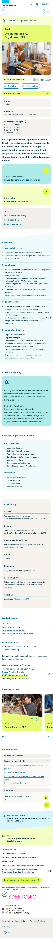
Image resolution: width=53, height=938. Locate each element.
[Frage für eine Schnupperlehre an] (26, 174)
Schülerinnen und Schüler (14, 853)
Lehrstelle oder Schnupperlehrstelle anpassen (24, 865)
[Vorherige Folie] (42, 737)
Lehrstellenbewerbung (15, 215)
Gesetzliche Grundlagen (15, 783)
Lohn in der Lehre (12, 224)
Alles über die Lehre (14, 219)
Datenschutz (21, 921)
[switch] (42, 79)
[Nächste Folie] (48, 737)
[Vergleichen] (37, 719)
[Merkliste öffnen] (32, 4)
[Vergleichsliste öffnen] (37, 4)
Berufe (12, 20)
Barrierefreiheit (37, 921)
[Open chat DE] (47, 805)
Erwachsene (7, 861)
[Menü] (48, 11)
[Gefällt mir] (31, 719)
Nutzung (6, 926)
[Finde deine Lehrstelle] (26, 195)
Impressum (7, 921)
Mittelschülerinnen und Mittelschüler (19, 857)
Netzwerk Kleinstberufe (14, 772)
